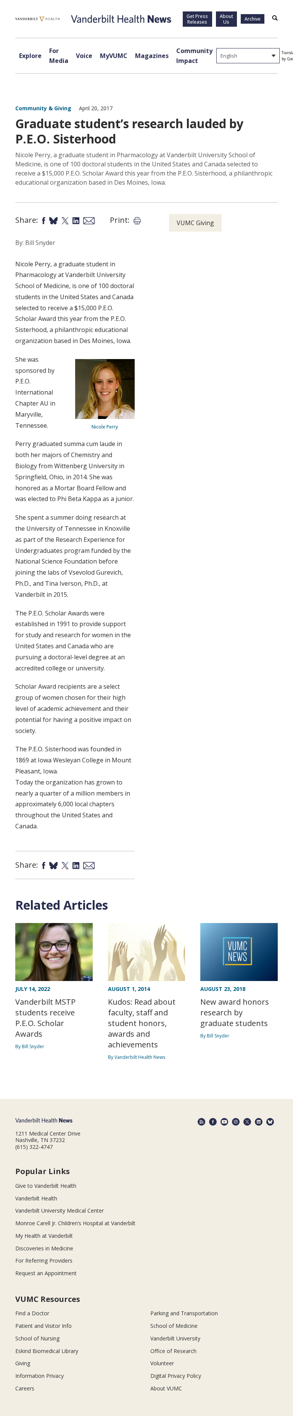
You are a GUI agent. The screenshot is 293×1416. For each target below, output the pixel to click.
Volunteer (162, 1363)
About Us (226, 19)
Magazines (152, 56)
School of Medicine (174, 1325)
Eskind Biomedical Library (46, 1351)
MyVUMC (113, 56)
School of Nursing (37, 1338)
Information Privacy (39, 1375)
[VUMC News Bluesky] (270, 1122)
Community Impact (194, 56)
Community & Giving (43, 108)
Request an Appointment (46, 1273)
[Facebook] (213, 1122)
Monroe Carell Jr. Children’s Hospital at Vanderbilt (75, 1223)
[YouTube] (224, 1122)
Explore (30, 56)
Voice (84, 56)
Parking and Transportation (184, 1313)
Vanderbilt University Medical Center (59, 1210)
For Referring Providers (43, 1260)
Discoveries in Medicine (44, 1248)
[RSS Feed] (201, 1122)
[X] (247, 1122)
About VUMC (166, 1388)
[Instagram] (236, 1122)
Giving (22, 1363)
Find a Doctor (32, 1313)
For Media (58, 56)
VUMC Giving (195, 223)
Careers (24, 1388)
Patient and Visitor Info (43, 1325)
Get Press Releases (197, 19)
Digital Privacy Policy (175, 1375)
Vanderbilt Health (36, 1198)
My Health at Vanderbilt (44, 1235)
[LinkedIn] (258, 1122)
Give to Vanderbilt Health (45, 1185)
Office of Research (173, 1351)
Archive (253, 19)
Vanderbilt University (175, 1338)
